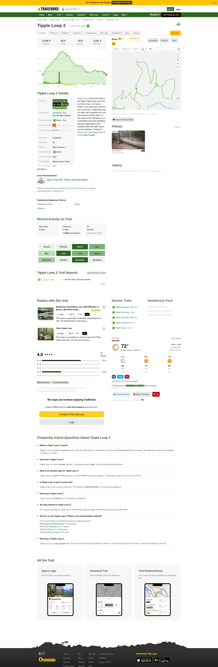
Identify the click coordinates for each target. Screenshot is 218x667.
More (124, 14)
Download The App (146, 653)
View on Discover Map (124, 119)
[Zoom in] (178, 60)
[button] (60, 592)
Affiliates (102, 658)
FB (114, 376)
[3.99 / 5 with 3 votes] (135, 38)
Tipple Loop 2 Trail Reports (57, 272)
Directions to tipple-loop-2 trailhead (124, 114)
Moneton (41, 208)
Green (61, 120)
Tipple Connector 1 (123, 312)
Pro (79, 654)
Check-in (164, 40)
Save (174, 40)
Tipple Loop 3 (120, 328)
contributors (152, 385)
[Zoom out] (178, 64)
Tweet (120, 376)
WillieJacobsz (119, 385)
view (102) (163, 44)
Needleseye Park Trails (157, 306)
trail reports (45, 390)
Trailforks (130, 385)
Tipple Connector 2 (123, 322)
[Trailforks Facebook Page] (40, 654)
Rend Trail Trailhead (48, 526)
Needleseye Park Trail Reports (160, 315)
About (65, 654)
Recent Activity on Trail (54, 219)
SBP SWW (140, 385)
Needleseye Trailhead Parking (52, 523)
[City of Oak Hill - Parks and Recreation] (178, 25)
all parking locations (52, 532)
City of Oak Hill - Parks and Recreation (67, 179)
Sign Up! (92, 654)
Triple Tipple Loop (64, 328)
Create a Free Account (71, 414)
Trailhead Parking (47, 529)
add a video (156, 171)
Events (105, 14)
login (178, 9)
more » (103, 284)
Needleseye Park (59, 112)
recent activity (150, 543)
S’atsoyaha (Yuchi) (45, 204)
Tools (91, 658)
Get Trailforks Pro (171, 14)
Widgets (81, 662)
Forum (105, 662)
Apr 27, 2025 (117, 41)
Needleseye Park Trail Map (159, 311)
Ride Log (94, 14)
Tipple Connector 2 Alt (124, 317)
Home (41, 14)
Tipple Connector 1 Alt (124, 307)
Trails (59, 14)
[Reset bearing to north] (178, 67)
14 (42, 318)
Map (50, 14)
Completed (153, 40)
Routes (69, 14)
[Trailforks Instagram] (43, 654)
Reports (81, 14)
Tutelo (77, 204)
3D (177, 98)
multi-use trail (77, 26)
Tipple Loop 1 (82, 132)
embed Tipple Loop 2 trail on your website (125, 381)
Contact (66, 662)
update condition (96, 273)
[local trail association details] (41, 183)
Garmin (91, 662)
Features (67, 658)
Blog (80, 658)
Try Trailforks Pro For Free (121, 3)
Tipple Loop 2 (82, 98)
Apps (115, 14)
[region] (146, 78)
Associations (106, 654)
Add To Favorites (142, 394)
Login (72, 422)
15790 (56, 130)
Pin (127, 376)
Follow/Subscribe (122, 394)
